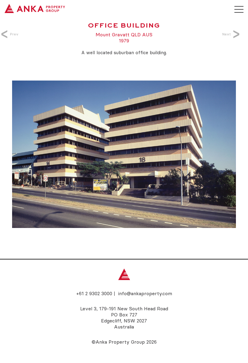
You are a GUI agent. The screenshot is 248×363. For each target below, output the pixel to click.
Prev (14, 34)
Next (226, 34)
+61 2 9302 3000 (94, 293)
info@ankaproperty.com (145, 293)
